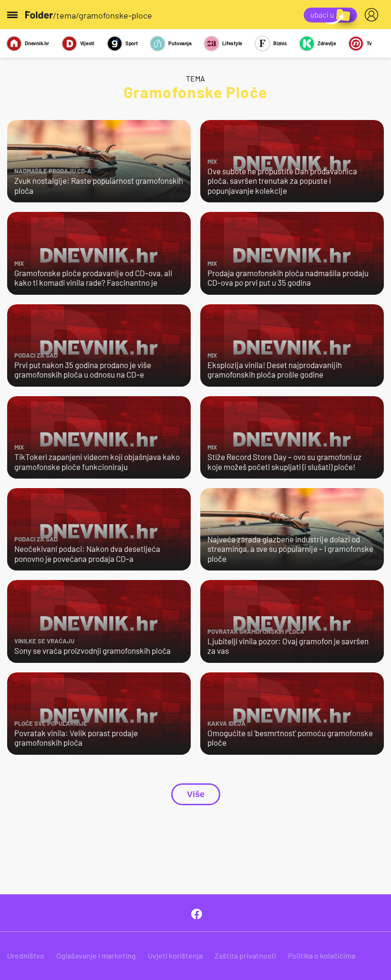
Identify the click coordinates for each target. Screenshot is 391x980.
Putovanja (179, 43)
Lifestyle (232, 43)
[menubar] (373, 14)
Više (196, 794)
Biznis (280, 43)
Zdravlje (327, 43)
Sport (131, 43)
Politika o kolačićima (321, 955)
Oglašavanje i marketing (96, 955)
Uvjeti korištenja (175, 955)
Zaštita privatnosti (245, 955)
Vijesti (87, 43)
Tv (369, 43)
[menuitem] (373, 14)
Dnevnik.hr (37, 43)
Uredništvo (25, 955)
